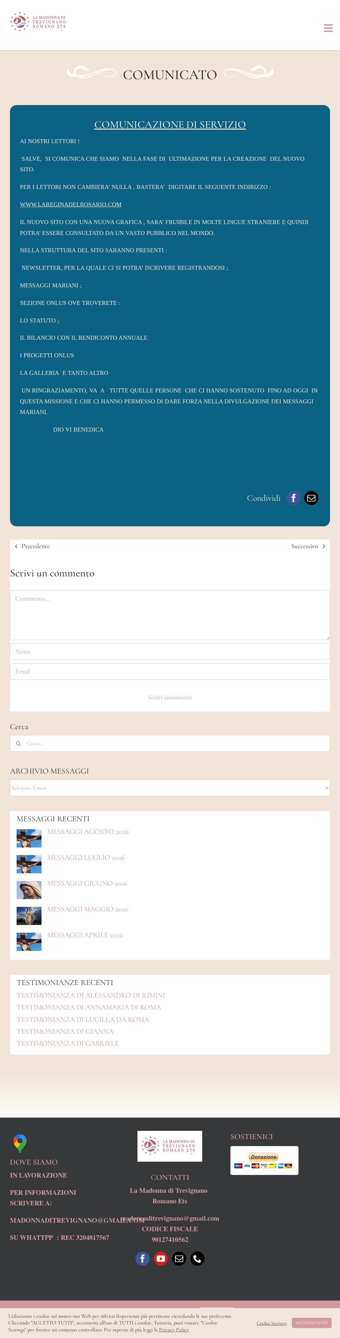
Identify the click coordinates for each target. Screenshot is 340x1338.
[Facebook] (293, 498)
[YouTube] (161, 1258)
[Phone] (197, 1258)
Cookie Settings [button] (272, 1323)
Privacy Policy (174, 1329)
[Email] (311, 498)
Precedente (36, 546)
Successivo (304, 546)
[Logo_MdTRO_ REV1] (40, 10)
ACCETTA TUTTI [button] (312, 1322)
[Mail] (179, 1258)
